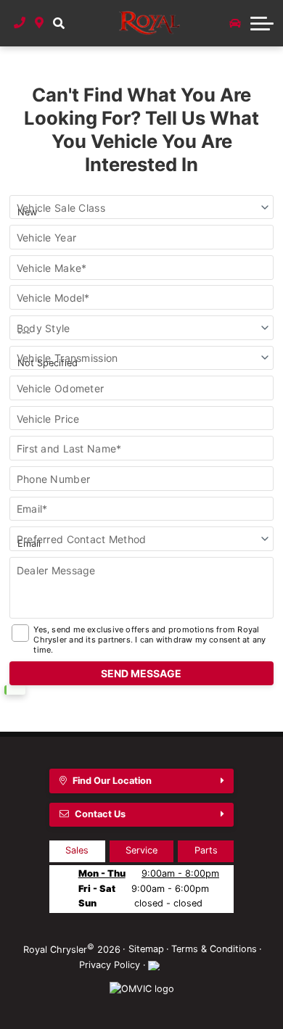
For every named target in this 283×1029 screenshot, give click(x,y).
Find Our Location (112, 780)
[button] (58, 23)
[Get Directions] (39, 23)
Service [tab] (141, 850)
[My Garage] (235, 23)
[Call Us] (19, 23)
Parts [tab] (206, 850)
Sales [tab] (77, 850)
